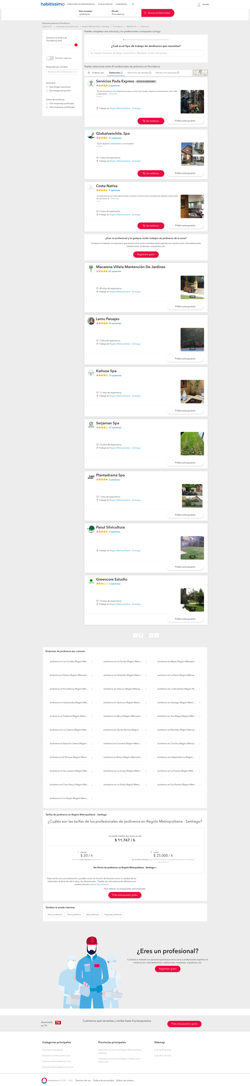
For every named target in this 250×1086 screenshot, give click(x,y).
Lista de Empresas (162, 1050)
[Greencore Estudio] (91, 581)
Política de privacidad (103, 1081)
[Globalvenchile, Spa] (91, 135)
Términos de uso (83, 1081)
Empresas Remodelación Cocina (57, 1067)
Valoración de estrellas (138, 73)
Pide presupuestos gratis (184, 1024)
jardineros (55, 915)
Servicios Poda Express (115, 81)
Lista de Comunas (162, 1056)
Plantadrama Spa (110, 475)
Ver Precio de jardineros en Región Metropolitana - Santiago (124, 868)
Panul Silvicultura (110, 527)
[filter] (62, 44)
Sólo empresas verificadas (61, 104)
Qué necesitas (85, 11)
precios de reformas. (99, 884)
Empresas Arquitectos (52, 1050)
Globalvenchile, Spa (113, 134)
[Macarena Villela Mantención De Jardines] (91, 269)
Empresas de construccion (68, 27)
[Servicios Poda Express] (91, 83)
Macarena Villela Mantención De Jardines (130, 267)
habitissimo (47, 27)
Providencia (118, 27)
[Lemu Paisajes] (91, 321)
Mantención (131, 27)
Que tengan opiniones (59, 87)
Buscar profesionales (159, 13)
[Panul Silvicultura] (91, 529)
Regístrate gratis (167, 969)
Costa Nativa (106, 186)
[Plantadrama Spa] (91, 477)
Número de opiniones (166, 73)
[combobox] (92, 13)
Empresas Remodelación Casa (56, 1061)
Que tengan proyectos (60, 91)
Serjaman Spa (107, 423)
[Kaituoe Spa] (91, 373)
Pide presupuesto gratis (125, 895)
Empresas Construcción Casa (56, 1056)
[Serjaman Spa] (91, 425)
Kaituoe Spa (106, 371)
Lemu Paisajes (107, 319)
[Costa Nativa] (91, 188)
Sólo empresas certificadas (62, 107)
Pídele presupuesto (185, 121)
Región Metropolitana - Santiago (95, 27)
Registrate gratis (146, 254)
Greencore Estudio (111, 579)
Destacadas (114, 73)
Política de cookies (125, 1081)
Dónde (115, 11)
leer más (113, 94)
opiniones (114, 86)
